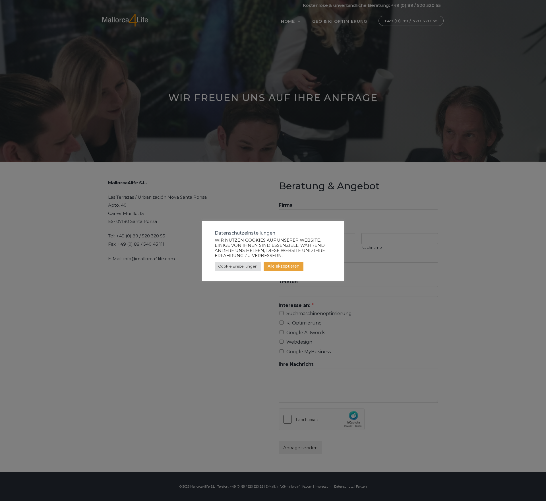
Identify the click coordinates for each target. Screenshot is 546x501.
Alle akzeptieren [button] (283, 266)
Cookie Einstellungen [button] (237, 266)
